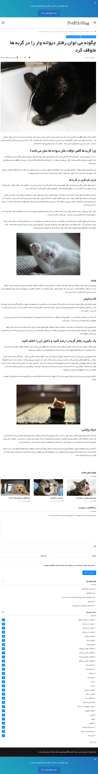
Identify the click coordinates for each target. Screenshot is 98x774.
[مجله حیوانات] (78, 23)
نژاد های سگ (90, 665)
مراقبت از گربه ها (89, 628)
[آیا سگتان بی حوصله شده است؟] (15, 487)
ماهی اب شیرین (89, 690)
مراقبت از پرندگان (88, 632)
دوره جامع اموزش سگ (49, 13)
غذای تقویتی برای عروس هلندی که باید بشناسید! (78, 597)
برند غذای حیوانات (88, 727)
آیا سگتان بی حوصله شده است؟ (19, 498)
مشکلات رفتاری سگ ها (87, 653)
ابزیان (93, 686)
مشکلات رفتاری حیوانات (82, 31)
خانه (93, 31)
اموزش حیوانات (89, 636)
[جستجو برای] (95, 24)
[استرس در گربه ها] (48, 487)
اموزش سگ (91, 640)
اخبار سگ (91, 736)
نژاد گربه (93, 157)
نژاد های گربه (90, 669)
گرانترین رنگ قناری (88, 589)
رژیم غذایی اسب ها (88, 731)
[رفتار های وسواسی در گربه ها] (81, 487)
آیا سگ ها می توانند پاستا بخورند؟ (83, 606)
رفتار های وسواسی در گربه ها (86, 498)
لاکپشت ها (91, 678)
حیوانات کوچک (90, 711)
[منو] (3, 24)
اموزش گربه (91, 645)
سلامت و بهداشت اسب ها (86, 707)
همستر (92, 715)
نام (94, 546)
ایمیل (94, 556)
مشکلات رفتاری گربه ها (73, 37)
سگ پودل (91, 602)
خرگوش (92, 723)
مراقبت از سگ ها (89, 624)
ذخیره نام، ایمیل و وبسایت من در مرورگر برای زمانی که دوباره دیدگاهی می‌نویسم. (69, 565)
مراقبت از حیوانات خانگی (86, 620)
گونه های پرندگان (89, 702)
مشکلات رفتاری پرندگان (87, 661)
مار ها (93, 682)
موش (93, 719)
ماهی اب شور (90, 694)
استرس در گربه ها (57, 498)
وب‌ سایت (43, 556)
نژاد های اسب (90, 698)
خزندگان (92, 673)
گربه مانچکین (90, 593)
